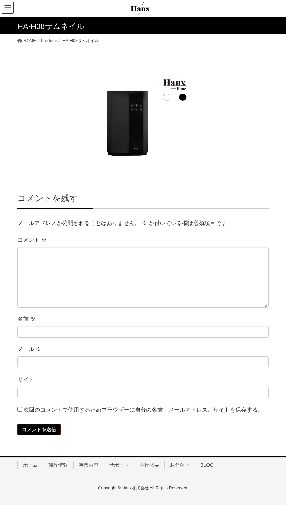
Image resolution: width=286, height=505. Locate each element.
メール (29, 349)
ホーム (30, 465)
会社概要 (149, 465)
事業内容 (88, 465)
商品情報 (58, 465)
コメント (32, 240)
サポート (119, 465)
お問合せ (179, 465)
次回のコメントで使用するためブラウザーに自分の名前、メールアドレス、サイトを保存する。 (143, 410)
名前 (26, 319)
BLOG (207, 465)
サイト (25, 379)
